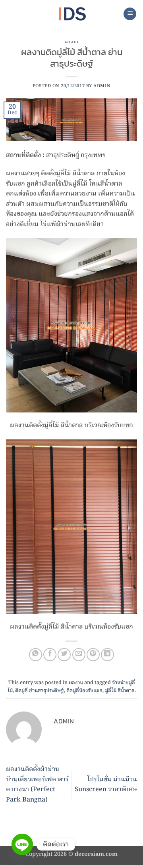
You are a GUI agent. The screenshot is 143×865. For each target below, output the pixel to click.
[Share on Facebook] (49, 654)
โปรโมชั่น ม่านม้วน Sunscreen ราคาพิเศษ (106, 785)
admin (101, 86)
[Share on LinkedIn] (107, 654)
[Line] (22, 844)
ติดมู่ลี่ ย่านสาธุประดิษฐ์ (39, 691)
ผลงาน (72, 41)
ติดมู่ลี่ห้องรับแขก (84, 691)
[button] (130, 14)
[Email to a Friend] (78, 654)
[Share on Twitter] (64, 654)
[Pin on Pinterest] (93, 654)
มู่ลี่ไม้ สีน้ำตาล (120, 691)
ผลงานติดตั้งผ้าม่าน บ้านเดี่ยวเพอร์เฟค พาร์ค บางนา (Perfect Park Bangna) (37, 784)
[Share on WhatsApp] (35, 654)
